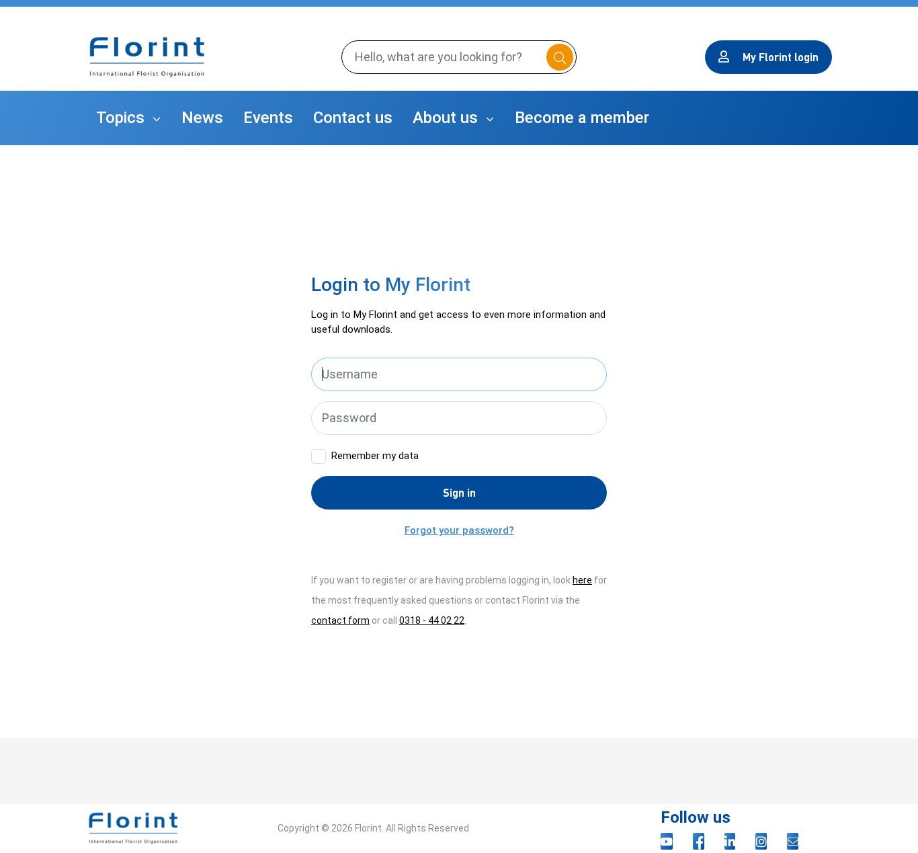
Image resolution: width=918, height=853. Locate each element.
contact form (340, 620)
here (582, 580)
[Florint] (147, 57)
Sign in (459, 492)
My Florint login (781, 57)
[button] (128, 118)
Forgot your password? (459, 530)
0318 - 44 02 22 (431, 620)
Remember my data (375, 456)
